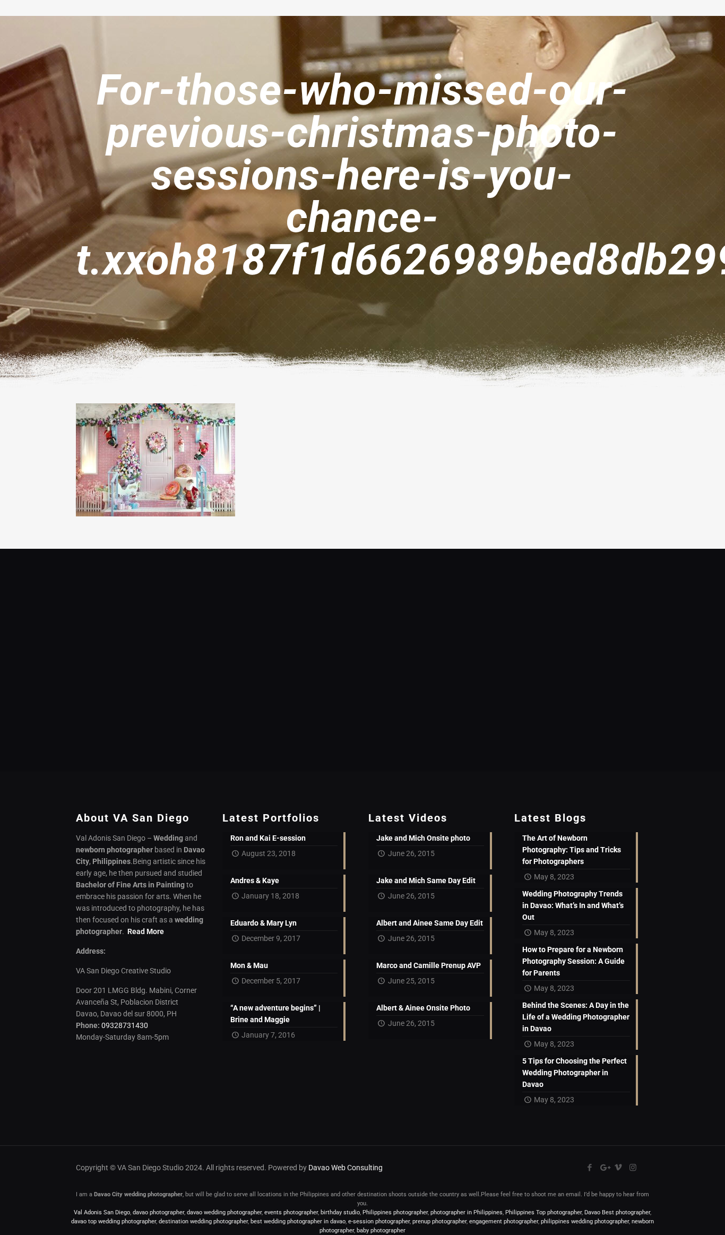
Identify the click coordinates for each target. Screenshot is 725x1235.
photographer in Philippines (466, 1212)
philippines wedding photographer (585, 1221)
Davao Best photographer (617, 1212)
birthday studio (340, 1212)
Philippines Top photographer (543, 1212)
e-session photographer (379, 1221)
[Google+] (604, 1167)
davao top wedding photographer (113, 1221)
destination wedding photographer (203, 1221)
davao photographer (158, 1212)
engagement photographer (503, 1221)
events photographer (291, 1212)
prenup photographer (439, 1221)
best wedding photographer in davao (298, 1221)
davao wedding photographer (224, 1212)
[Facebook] (589, 1167)
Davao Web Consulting (345, 1167)
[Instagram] (632, 1167)
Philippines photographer (395, 1212)
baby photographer (381, 1230)
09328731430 (124, 1025)
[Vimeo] (618, 1167)
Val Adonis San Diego (102, 1212)
